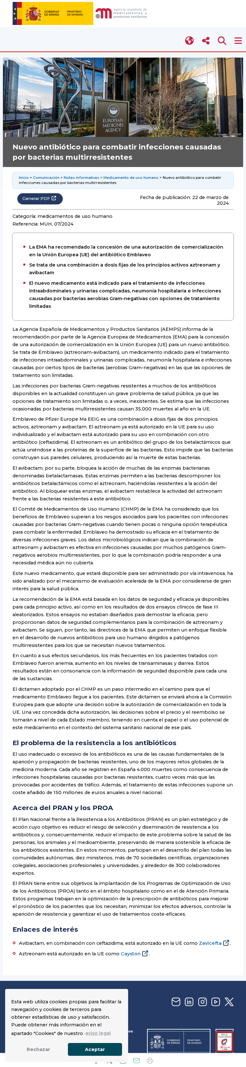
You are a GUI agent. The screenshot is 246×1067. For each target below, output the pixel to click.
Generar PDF (36, 198)
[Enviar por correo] (136, 1060)
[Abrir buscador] (222, 40)
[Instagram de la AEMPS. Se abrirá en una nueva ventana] (202, 1002)
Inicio (24, 177)
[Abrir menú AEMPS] (238, 40)
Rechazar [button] (38, 1049)
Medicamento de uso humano (131, 177)
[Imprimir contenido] (150, 1060)
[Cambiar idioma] (189, 40)
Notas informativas (81, 177)
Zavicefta (210, 943)
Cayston (131, 954)
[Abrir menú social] (206, 40)
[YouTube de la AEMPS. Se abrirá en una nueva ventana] (215, 1002)
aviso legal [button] (98, 1033)
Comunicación (46, 177)
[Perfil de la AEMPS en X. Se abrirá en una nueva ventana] (228, 1002)
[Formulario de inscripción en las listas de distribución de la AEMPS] (175, 1002)
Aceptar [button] (95, 1049)
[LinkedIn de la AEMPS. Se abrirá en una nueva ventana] (188, 1002)
